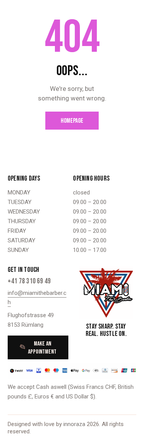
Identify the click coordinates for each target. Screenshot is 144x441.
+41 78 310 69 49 (29, 281)
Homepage (72, 121)
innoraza (75, 424)
